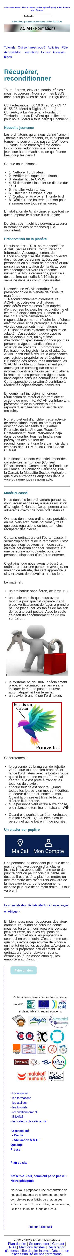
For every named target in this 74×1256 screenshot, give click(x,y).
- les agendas (19, 1093)
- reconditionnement (23, 1112)
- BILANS (16, 1116)
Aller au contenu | (12, 7)
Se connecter (39, 1244)
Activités (55, 47)
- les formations (20, 1098)
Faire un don (24, 970)
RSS (13, 1247)
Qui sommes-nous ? (33, 47)
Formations (32, 52)
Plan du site (17, 1244)
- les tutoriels (19, 1107)
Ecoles (47, 52)
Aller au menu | (29, 7)
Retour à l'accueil (40, 1226)
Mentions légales (32, 1247)
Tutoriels (11, 47)
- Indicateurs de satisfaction (28, 1121)
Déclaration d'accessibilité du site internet (35, 1249)
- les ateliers (18, 1102)
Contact (39, 10)
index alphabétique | (46, 7)
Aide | (59, 7)
